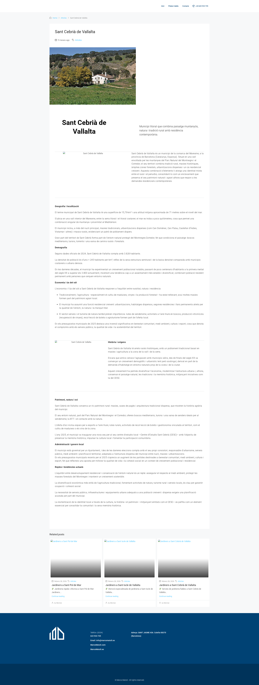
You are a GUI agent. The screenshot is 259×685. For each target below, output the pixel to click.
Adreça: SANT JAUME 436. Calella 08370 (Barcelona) (148, 634)
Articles (64, 18)
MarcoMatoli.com (97, 645)
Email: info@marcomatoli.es (102, 640)
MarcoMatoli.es (97, 649)
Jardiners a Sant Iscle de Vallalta (122, 585)
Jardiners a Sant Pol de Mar (66, 585)
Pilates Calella (173, 6)
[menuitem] (200, 6)
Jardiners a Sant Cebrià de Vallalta (177, 585)
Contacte (185, 6)
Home (55, 18)
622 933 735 (95, 636)
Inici (162, 6)
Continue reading (58, 596)
